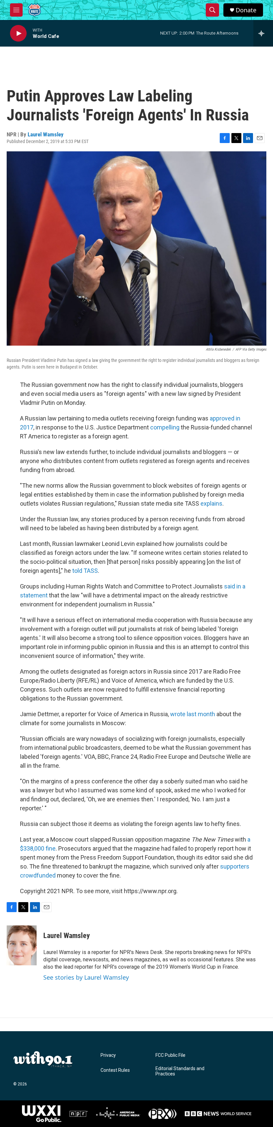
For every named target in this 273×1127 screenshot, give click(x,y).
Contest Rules (115, 1070)
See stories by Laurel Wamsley (86, 977)
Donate (246, 10)
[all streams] (263, 33)
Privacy (108, 1055)
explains (211, 503)
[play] (18, 33)
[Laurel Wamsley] (22, 945)
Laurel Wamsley (46, 134)
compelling (164, 427)
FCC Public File (170, 1055)
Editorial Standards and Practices (179, 1071)
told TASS (85, 570)
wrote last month (193, 714)
